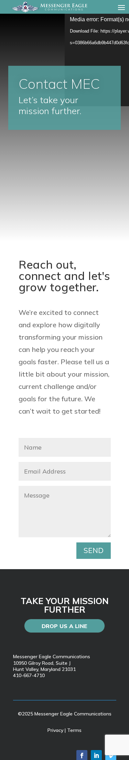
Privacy (55, 730)
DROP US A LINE (64, 626)
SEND (94, 550)
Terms (74, 730)
